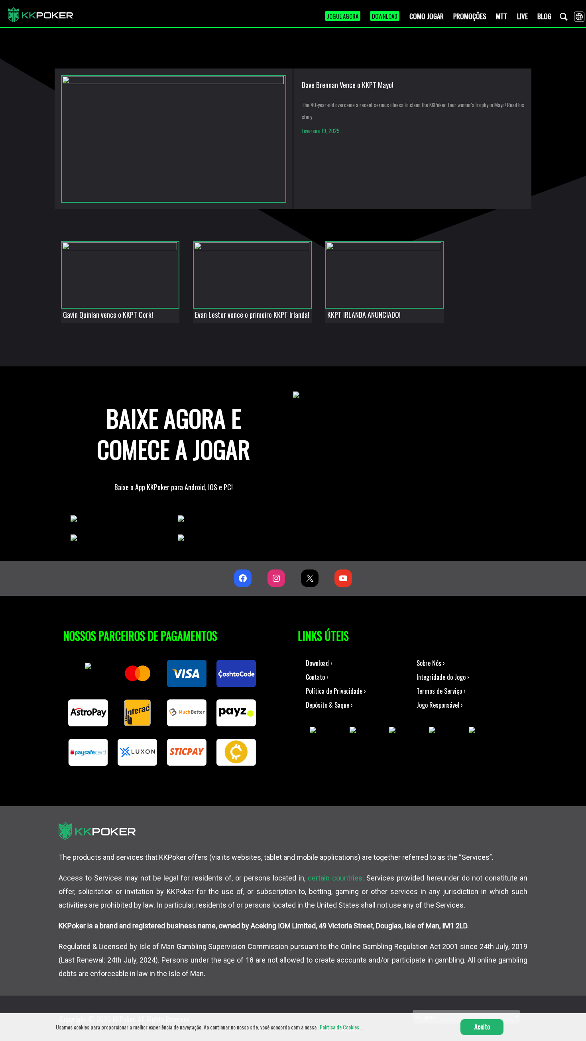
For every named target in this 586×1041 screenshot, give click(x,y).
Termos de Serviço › (441, 691)
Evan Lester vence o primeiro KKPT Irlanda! (252, 314)
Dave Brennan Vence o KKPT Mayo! (347, 85)
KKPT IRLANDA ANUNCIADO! (364, 314)
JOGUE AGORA (342, 16)
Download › (319, 663)
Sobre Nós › (431, 663)
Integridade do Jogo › (443, 677)
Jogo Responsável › (440, 705)
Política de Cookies (339, 1027)
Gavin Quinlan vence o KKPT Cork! (108, 314)
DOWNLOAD (384, 16)
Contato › (317, 677)
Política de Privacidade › (336, 691)
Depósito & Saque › (329, 705)
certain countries (335, 878)
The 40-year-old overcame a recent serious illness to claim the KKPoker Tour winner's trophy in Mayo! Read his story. (413, 111)
